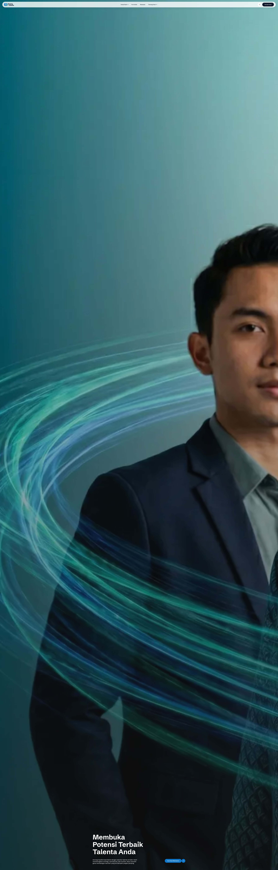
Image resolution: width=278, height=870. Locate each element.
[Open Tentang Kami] (156, 4)
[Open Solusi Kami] (128, 4)
